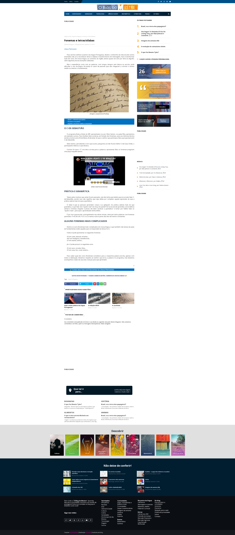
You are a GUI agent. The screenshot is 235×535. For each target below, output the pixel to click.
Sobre (70, 1)
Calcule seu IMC (143, 514)
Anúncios (158, 506)
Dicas (87, 453)
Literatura (163, 453)
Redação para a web (161, 510)
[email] (170, 1)
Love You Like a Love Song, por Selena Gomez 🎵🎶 (153, 186)
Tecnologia (105, 521)
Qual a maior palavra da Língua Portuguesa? (74, 306)
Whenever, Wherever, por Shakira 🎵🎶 (151, 181)
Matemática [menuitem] (126, 14)
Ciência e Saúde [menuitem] (113, 14)
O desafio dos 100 (77, 487)
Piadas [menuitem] (147, 14)
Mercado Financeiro (144, 518)
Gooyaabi (88, 532)
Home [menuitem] (67, 14)
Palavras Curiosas (144, 509)
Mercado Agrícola (144, 520)
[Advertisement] (99, 378)
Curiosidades (121, 506)
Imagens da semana (124, 510)
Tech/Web (132, 453)
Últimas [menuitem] (156, 14)
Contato (76, 1)
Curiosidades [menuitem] (76, 14)
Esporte (72, 453)
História (120, 512)
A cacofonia (116, 305)
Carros (103, 525)
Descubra (162, 107)
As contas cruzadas (115, 472)
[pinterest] (167, 1)
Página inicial (67, 36)
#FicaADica (105, 503)
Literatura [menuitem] (137, 14)
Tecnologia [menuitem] (100, 14)
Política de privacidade (162, 512)
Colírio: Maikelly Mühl (115, 487)
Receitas (104, 505)
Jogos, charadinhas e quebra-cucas (124, 503)
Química (120, 524)
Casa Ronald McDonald (142, 523)
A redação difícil (93, 305)
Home (65, 1)
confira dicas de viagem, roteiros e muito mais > (122, 391)
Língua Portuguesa (77, 36)
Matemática (148, 453)
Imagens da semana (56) (150, 41)
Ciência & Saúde (178, 453)
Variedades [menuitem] (88, 14)
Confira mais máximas (159, 95)
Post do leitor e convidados (160, 503)
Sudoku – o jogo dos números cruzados (157, 472)
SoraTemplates (74, 532)
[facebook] (158, 1)
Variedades (105, 515)
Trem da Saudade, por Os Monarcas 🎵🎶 (152, 173)
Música (103, 519)
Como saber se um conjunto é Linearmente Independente (85, 480)
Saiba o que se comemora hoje (160, 71)
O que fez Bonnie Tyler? (73, 404)
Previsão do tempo (144, 516)
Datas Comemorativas (125, 508)
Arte (117, 453)
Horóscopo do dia (107, 517)
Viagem (103, 523)
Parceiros (158, 508)
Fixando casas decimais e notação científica (82, 472)
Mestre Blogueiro (70, 44)
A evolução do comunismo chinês (153, 47)
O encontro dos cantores (116, 479)
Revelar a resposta (163, 120)
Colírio (103, 513)
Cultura (57, 453)
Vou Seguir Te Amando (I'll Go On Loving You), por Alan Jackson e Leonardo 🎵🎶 (153, 33)
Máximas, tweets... (144, 506)
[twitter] (161, 1)
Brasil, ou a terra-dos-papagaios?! (113, 404)
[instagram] (164, 1)
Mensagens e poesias (102, 452)
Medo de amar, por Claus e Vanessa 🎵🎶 (152, 177)
